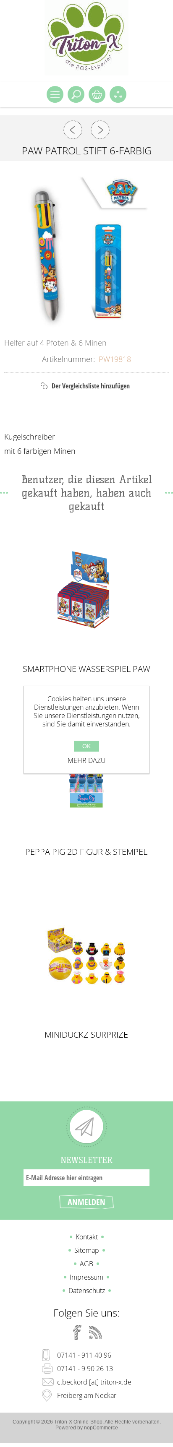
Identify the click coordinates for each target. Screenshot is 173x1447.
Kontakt (87, 1236)
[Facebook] (77, 1332)
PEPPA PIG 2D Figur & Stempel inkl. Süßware (86, 852)
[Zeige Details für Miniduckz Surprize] (86, 955)
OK (86, 746)
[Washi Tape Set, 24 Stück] (72, 129)
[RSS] (96, 1332)
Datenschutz (86, 1290)
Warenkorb (97, 94)
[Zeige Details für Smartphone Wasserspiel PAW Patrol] (86, 589)
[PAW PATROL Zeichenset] (100, 129)
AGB (86, 1263)
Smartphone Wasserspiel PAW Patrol (86, 669)
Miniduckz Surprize (86, 1035)
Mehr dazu (87, 760)
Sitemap (86, 1250)
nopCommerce (101, 1428)
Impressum (86, 1277)
